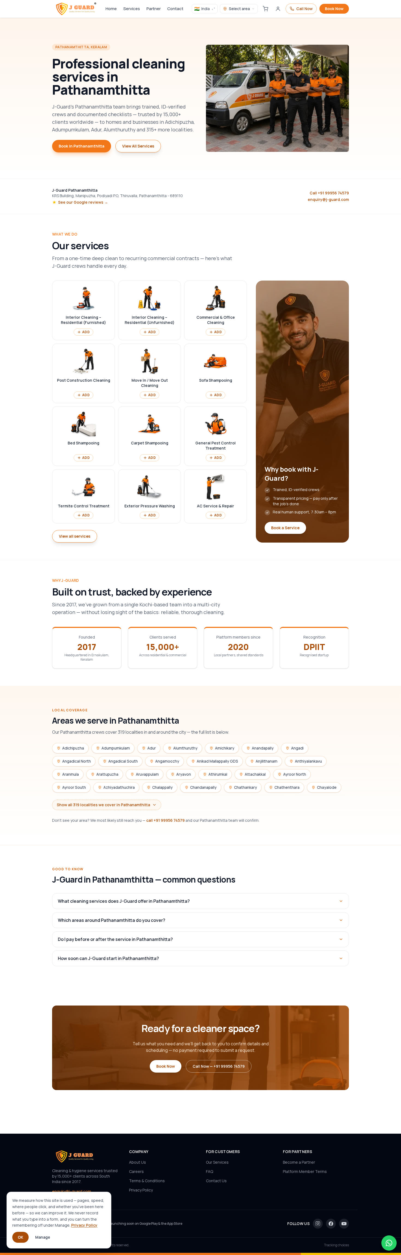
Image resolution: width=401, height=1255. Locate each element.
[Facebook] (331, 1224)
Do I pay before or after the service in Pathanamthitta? (115, 939)
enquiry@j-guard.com (328, 199)
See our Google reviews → (83, 202)
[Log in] (278, 9)
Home (111, 8)
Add (86, 332)
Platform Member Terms (305, 1171)
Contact (175, 8)
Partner (153, 8)
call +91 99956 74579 (165, 820)
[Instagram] (318, 1224)
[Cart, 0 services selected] (265, 9)
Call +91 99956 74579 (329, 192)
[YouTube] (344, 1224)
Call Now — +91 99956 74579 (219, 1066)
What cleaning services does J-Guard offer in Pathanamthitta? (124, 901)
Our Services (217, 1162)
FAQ (209, 1171)
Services (131, 8)
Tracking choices (336, 1245)
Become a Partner (299, 1162)
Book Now (334, 8)
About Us (137, 1162)
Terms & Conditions (147, 1180)
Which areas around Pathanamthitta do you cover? (111, 920)
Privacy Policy (141, 1190)
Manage (42, 1237)
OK (20, 1237)
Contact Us (216, 1180)
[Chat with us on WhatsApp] (389, 1243)
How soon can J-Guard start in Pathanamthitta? (108, 958)
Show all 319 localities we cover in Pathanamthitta (103, 804)
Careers (136, 1171)
